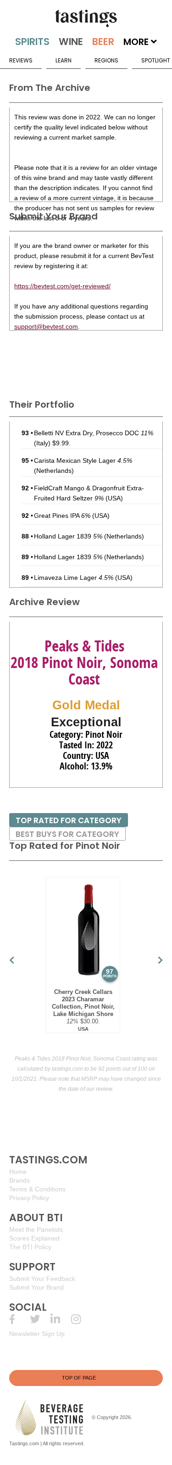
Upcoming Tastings (81, 1319)
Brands (19, 1180)
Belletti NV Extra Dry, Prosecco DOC (93, 433)
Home (18, 1171)
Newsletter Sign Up (37, 1333)
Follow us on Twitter (40, 1319)
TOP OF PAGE (79, 1378)
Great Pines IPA (62, 515)
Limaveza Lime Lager (73, 577)
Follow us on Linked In (60, 1319)
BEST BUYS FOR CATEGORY (67, 834)
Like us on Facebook (19, 1319)
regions (106, 60)
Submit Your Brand (36, 1287)
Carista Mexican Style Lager (83, 460)
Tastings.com (24, 1443)
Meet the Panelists (36, 1229)
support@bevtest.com (46, 326)
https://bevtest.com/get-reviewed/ (62, 286)
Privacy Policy (29, 1197)
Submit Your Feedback (42, 1278)
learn (63, 60)
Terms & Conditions (37, 1189)
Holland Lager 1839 (68, 536)
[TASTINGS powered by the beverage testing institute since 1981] (86, 18)
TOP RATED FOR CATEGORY (69, 820)
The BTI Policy (30, 1247)
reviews (21, 60)
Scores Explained (34, 1238)
